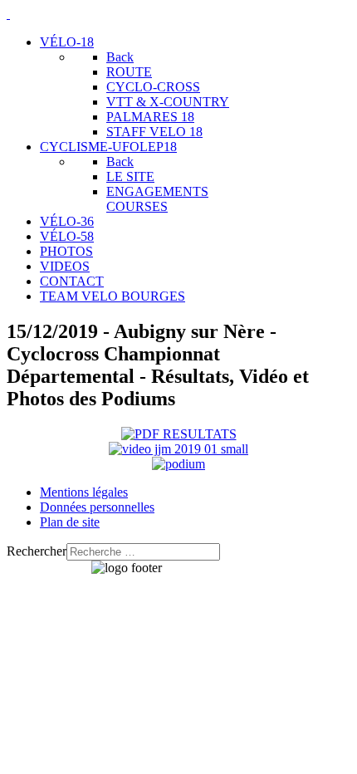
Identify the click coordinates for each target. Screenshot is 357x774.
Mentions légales (84, 492)
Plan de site (70, 522)
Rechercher (36, 551)
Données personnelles (97, 507)
